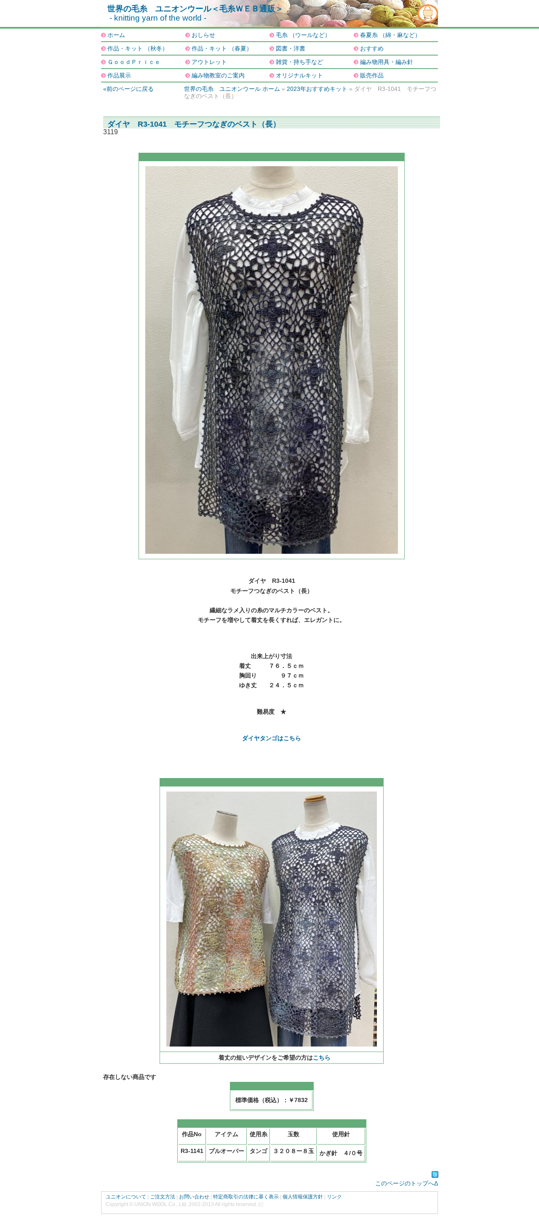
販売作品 (372, 75)
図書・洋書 (290, 48)
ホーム (116, 35)
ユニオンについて (126, 1197)
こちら (322, 1057)
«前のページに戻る (128, 88)
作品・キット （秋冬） (137, 48)
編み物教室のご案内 (218, 75)
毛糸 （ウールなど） (303, 35)
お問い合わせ (194, 1197)
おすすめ (372, 48)
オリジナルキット (299, 75)
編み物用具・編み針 (386, 61)
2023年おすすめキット (317, 88)
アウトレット (209, 61)
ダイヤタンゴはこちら (271, 738)
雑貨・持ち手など (299, 61)
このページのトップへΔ (406, 1183)
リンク (334, 1197)
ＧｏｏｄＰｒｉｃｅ (133, 61)
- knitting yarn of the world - (157, 17)
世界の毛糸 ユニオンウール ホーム (232, 88)
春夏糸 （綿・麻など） (390, 35)
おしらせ (203, 35)
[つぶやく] (435, 1174)
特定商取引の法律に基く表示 (246, 1197)
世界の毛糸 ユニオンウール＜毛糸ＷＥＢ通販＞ (195, 8)
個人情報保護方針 (303, 1197)
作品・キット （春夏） (222, 48)
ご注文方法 (162, 1197)
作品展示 (119, 75)
